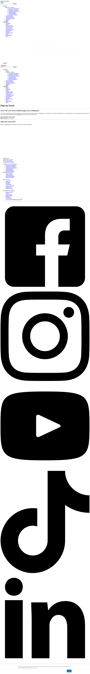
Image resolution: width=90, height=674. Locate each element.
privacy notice (34, 667)
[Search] (13, 118)
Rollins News (9, 187)
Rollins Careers (9, 195)
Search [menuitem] (5, 63)
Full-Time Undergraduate (11, 165)
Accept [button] (69, 670)
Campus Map (9, 184)
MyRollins (19, 114)
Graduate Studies (9, 168)
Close (2, 2)
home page (42, 113)
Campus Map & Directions (8, 161)
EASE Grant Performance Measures (13, 199)
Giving (7, 193)
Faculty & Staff (9, 173)
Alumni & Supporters (10, 176)
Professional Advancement (11, 167)
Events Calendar (9, 186)
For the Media (9, 198)
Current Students (9, 174)
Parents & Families (10, 177)
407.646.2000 (9, 160)
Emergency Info (9, 188)
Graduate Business (10, 170)
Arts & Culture (9, 194)
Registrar (8, 183)
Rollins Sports (9, 192)
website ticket (7, 124)
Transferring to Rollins (10, 166)
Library (7, 181)
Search (15, 3)
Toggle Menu (3, 65)
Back (7, 70)
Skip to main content (5, 1)
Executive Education (10, 171)
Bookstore (8, 196)
